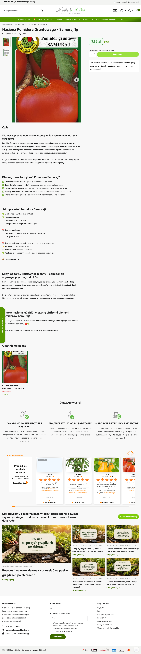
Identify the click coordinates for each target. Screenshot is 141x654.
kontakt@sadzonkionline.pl (17, 630)
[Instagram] (51, 609)
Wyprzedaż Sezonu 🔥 (27, 19)
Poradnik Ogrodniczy (109, 19)
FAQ (121, 19)
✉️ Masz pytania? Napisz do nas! (126, 2)
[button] (76, 80)
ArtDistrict (41, 650)
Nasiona (59, 19)
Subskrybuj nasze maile (60, 613)
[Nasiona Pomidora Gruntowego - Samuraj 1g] (15, 367)
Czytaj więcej (8, 580)
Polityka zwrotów (104, 625)
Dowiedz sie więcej (128, 517)
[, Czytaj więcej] (123, 10)
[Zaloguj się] (130, 10)
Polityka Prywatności (106, 614)
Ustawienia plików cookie (108, 628)
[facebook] (56, 609)
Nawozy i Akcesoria (72, 19)
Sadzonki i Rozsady (45, 19)
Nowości (86, 19)
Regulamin (101, 618)
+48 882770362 (13, 626)
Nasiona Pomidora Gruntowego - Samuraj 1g (13, 387)
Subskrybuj (58, 637)
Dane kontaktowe (104, 621)
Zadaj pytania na (17, 633)
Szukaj (42, 10)
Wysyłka (95, 19)
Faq (98, 611)
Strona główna (7, 24)
